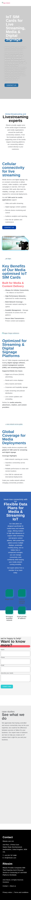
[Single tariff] (9, 593)
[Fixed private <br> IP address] (22, 610)
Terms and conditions (21, 892)
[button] (27, 3)
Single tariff (9, 599)
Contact (5, 886)
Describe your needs (7, 673)
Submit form (7, 686)
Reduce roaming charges (22, 601)
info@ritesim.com (10, 858)
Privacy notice (7, 892)
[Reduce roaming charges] (22, 593)
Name (2, 649)
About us (13, 886)
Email (2, 665)
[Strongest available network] (9, 610)
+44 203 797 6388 (10, 855)
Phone (3, 657)
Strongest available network (9, 618)
